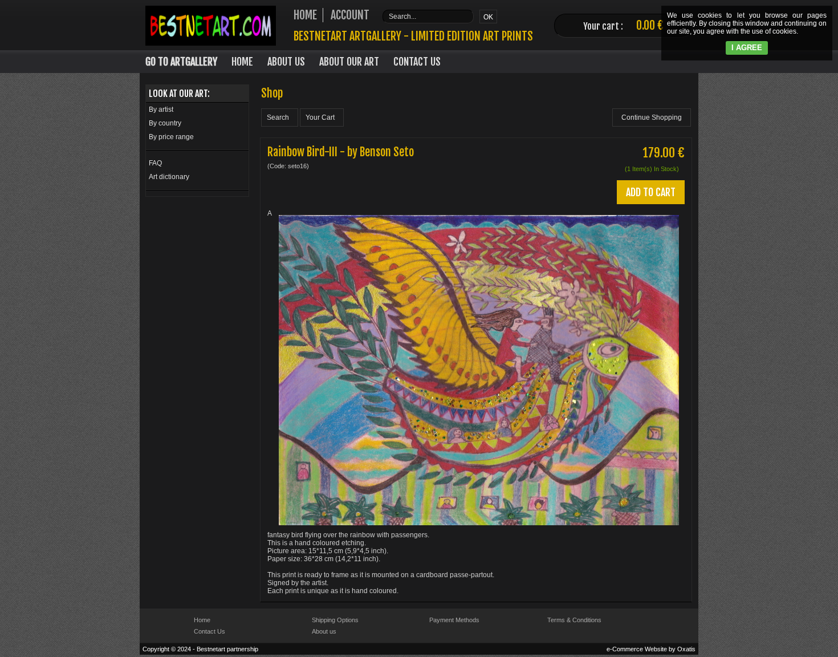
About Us (286, 61)
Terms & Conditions (574, 620)
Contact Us (417, 61)
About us (324, 631)
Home (242, 61)
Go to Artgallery (181, 61)
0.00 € (650, 25)
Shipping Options (335, 620)
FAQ (155, 163)
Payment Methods (454, 620)
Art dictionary (169, 177)
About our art (349, 61)
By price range (171, 137)
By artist (161, 109)
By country (165, 123)
